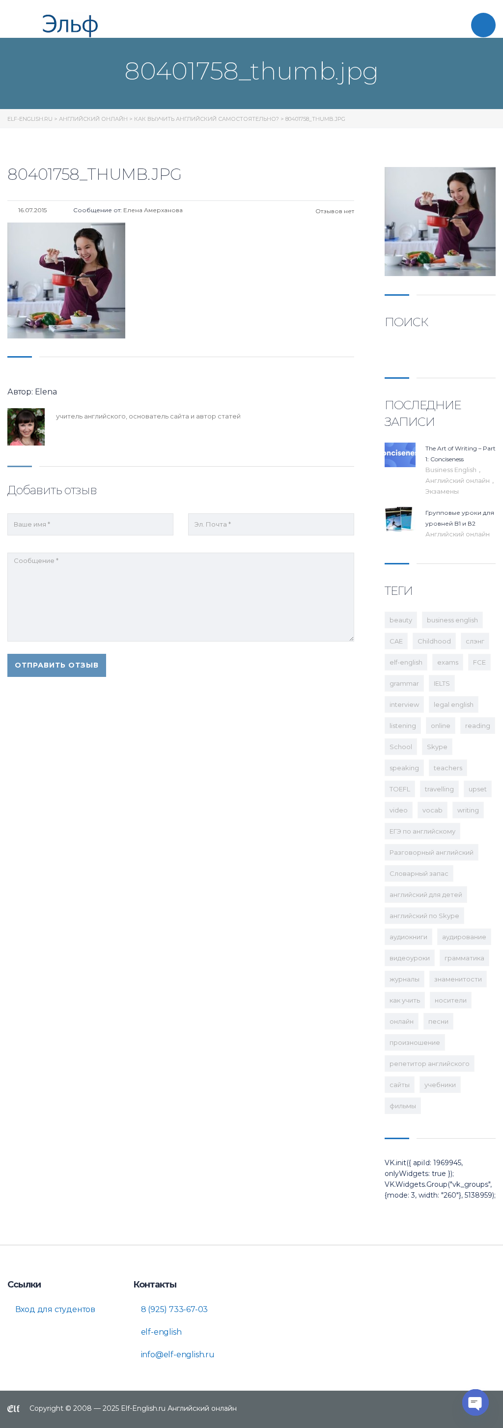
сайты (400, 1085)
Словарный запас (419, 873)
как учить (405, 1000)
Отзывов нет (334, 211)
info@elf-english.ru (177, 1354)
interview (404, 704)
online (440, 725)
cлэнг (475, 641)
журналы (404, 979)
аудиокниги (408, 937)
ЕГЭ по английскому (422, 831)
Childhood (434, 641)
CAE (396, 641)
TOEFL (400, 789)
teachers (448, 768)
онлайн (402, 1021)
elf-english (406, 662)
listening (403, 725)
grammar (404, 683)
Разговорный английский (432, 852)
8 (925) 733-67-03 (173, 1309)
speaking (404, 768)
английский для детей (426, 894)
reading (477, 725)
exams (447, 662)
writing (468, 810)
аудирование (464, 937)
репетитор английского (430, 1063)
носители (451, 1000)
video (399, 810)
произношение (415, 1042)
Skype (437, 747)
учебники (440, 1085)
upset (478, 789)
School (401, 747)
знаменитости (458, 979)
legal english (454, 704)
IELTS (442, 683)
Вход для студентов (54, 1309)
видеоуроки (410, 958)
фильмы (403, 1106)
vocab (432, 810)
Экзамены (442, 491)
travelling (439, 789)
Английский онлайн (458, 480)
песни (438, 1021)
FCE (479, 662)
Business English (451, 470)
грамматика (464, 958)
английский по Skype (424, 916)
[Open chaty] (475, 1402)
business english (452, 620)
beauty (401, 620)
